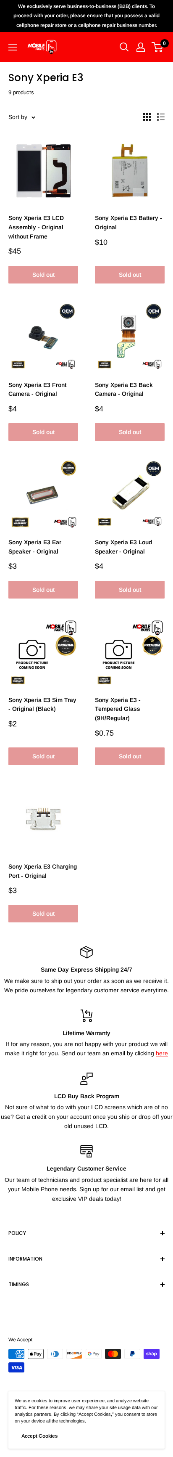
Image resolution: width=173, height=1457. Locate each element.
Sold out (43, 274)
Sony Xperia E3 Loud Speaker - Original (123, 547)
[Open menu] (12, 47)
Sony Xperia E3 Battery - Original (128, 222)
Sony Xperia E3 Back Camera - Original (124, 389)
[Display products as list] (161, 117)
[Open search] (124, 47)
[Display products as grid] (147, 117)
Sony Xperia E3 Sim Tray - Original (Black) (42, 705)
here (162, 1053)
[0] (157, 47)
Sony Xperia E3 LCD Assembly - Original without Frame (36, 227)
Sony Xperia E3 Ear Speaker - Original (34, 547)
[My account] (140, 47)
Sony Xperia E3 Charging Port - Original (42, 871)
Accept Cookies (39, 1436)
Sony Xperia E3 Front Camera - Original (37, 389)
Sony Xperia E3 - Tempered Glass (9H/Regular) (118, 709)
